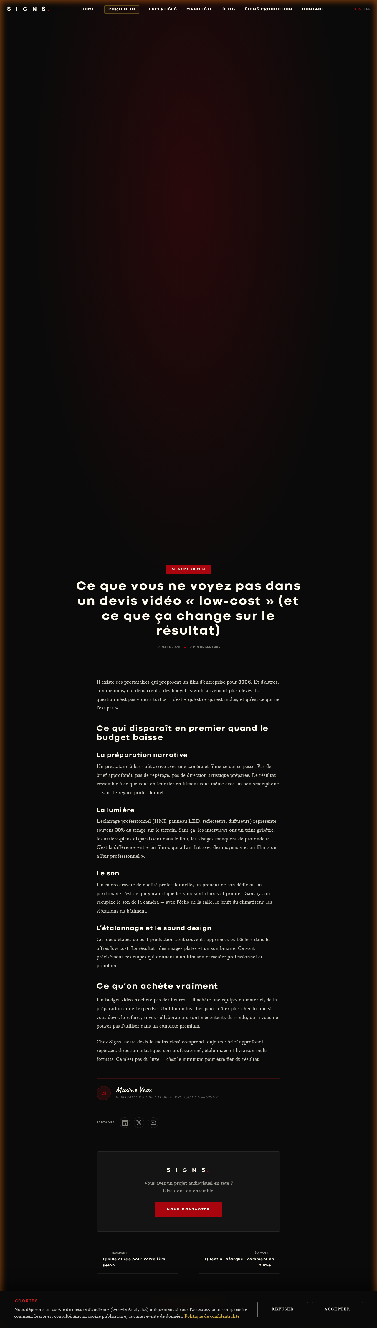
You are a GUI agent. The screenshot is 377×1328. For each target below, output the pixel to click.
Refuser (283, 1309)
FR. (358, 9)
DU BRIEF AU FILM (189, 569)
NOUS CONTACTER (188, 1210)
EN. (366, 9)
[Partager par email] (153, 1122)
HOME (88, 9)
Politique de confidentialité (211, 1316)
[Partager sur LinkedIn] (125, 1122)
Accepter (337, 1309)
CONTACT (313, 9)
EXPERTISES (163, 9)
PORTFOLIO (121, 9)
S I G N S (29, 9)
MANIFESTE (199, 9)
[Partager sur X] (139, 1122)
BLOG (229, 9)
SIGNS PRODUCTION (268, 9)
